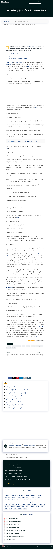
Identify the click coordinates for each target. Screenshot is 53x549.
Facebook (25, 445)
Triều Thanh (9, 62)
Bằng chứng (13, 495)
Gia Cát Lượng (25, 497)
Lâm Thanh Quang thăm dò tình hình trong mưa (19, 396)
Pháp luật (41, 502)
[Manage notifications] (3, 546)
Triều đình (13, 506)
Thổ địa (19, 314)
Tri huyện (7, 506)
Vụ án (10, 508)
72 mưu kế (49, 546)
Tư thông (14, 347)
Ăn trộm (20, 508)
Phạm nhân (7, 504)
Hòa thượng (19, 499)
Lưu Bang (42, 499)
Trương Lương (20, 506)
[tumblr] (29, 378)
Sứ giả (23, 504)
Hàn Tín (13, 499)
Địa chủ (25, 508)
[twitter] (14, 378)
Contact (39, 546)
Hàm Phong (19, 62)
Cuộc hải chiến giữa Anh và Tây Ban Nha (16, 530)
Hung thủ (40, 497)
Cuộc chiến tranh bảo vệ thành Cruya (15, 536)
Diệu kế (18, 497)
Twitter (16, 445)
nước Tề (35, 502)
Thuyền (28, 504)
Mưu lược (5, 2)
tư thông (41, 326)
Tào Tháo (32, 506)
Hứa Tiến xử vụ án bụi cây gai (14, 408)
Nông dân (17, 502)
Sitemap (44, 546)
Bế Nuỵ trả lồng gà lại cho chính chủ (15, 405)
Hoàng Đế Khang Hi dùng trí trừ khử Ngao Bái (34, 354)
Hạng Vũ (26, 499)
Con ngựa (39, 495)
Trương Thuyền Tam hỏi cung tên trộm (16, 393)
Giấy (10, 56)
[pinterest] (17, 378)
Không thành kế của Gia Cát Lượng (18, 58)
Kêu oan (31, 499)
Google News (32, 445)
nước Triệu (29, 502)
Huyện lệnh (7, 499)
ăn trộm (35, 336)
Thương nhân (8, 347)
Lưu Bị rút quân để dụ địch (16, 53)
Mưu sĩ (11, 502)
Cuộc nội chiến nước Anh (12, 524)
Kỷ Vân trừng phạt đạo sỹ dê (13, 399)
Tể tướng (42, 506)
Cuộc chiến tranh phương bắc (13, 521)
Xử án (15, 508)
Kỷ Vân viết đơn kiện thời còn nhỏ (15, 402)
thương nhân (33, 47)
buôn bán (29, 66)
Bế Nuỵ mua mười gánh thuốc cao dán (16, 387)
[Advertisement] (25, 34)
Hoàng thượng (33, 497)
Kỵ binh (36, 499)
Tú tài (37, 506)
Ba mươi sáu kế (35, 2)
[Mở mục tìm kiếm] (44, 2)
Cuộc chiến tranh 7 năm (12, 518)
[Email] (25, 378)
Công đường (7, 497)
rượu (17, 217)
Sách (13, 504)
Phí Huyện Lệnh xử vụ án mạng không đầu (17, 390)
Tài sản (27, 506)
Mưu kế (6, 502)
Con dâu (33, 495)
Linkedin (20, 445)
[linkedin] (21, 378)
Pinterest (11, 445)
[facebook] (10, 378)
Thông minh (34, 504)
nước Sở (23, 502)
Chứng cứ (27, 495)
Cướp (13, 497)
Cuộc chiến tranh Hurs (12, 539)
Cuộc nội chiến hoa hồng (12, 533)
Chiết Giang (20, 495)
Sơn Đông (8, 64)
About (34, 546)
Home (5, 21)
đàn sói (37, 107)
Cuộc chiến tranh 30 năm (12, 527)
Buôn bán (7, 495)
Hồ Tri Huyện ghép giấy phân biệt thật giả (25, 141)
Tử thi (6, 508)
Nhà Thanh (10, 21)
